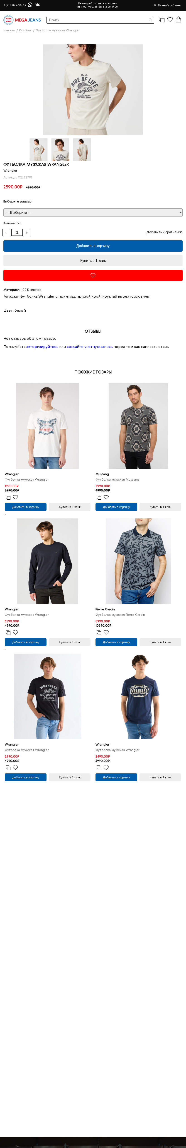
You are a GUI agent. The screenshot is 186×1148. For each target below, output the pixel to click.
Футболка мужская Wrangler (27, 479)
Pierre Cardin (105, 609)
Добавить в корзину (93, 246)
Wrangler (10, 170)
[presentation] (4, 514)
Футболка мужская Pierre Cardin (120, 614)
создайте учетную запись (90, 347)
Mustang (102, 474)
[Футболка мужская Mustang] (138, 426)
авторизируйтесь (42, 347)
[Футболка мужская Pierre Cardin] (138, 561)
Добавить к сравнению (165, 232)
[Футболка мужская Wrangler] (48, 426)
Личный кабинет (169, 5)
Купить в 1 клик (93, 260)
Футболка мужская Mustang (117, 479)
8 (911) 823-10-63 (14, 5)
